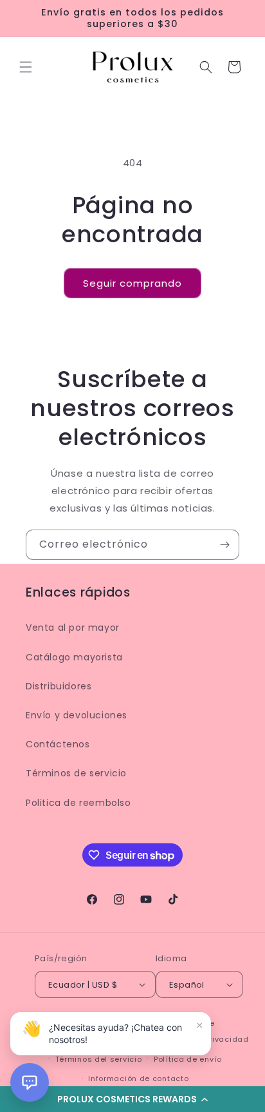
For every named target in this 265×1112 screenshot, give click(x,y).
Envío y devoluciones (76, 715)
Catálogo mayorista (74, 657)
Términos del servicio (98, 1059)
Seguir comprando (132, 283)
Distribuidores (58, 686)
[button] (26, 67)
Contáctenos (58, 744)
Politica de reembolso (78, 802)
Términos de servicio (76, 773)
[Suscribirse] (224, 545)
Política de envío (188, 1059)
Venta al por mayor (73, 627)
